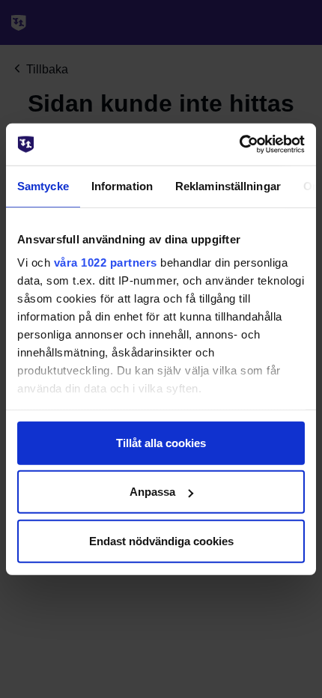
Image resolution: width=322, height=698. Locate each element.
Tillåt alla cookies (161, 442)
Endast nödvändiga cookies (161, 540)
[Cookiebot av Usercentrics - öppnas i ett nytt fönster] (239, 144)
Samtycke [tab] (43, 185)
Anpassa (152, 491)
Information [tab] (122, 185)
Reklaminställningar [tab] (228, 185)
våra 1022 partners (105, 262)
